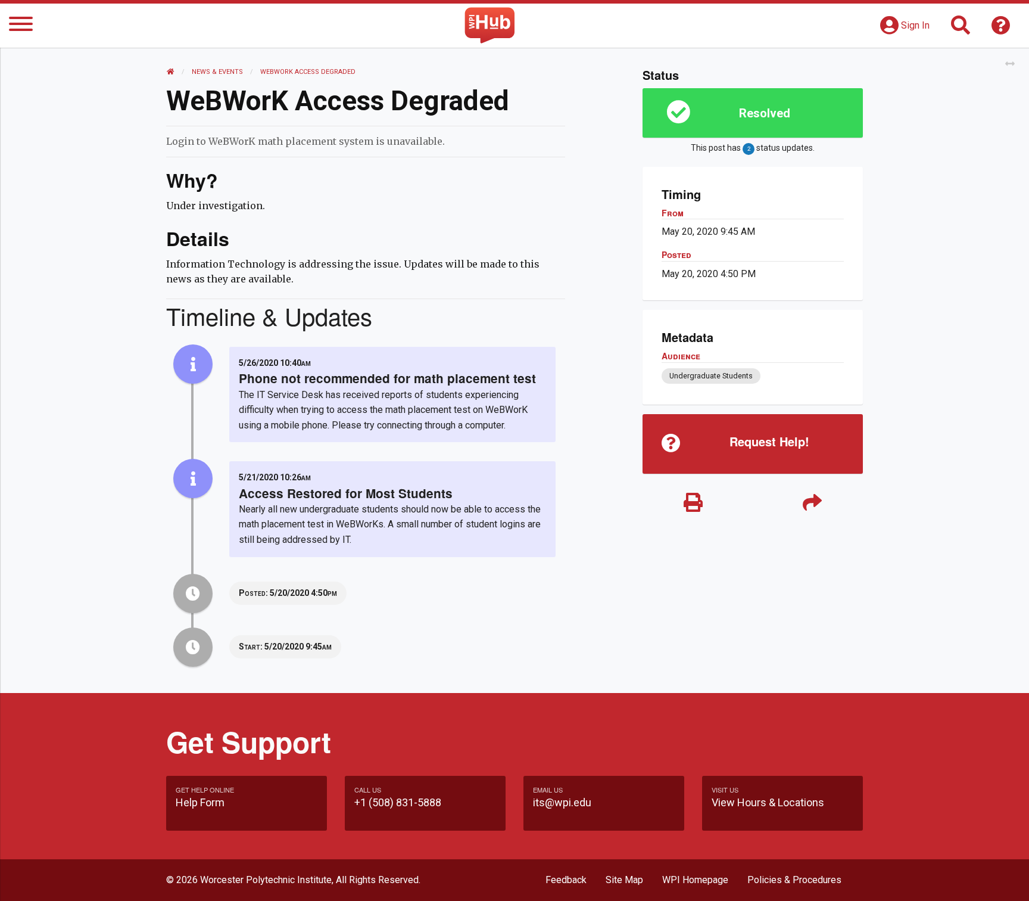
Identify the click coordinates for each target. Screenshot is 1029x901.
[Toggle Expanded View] (1010, 64)
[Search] (960, 29)
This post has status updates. (753, 148)
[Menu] (21, 26)
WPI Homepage (695, 880)
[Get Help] (1001, 29)
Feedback (566, 880)
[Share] (812, 503)
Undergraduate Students (711, 375)
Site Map (624, 880)
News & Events (217, 72)
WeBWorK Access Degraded (308, 72)
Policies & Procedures (794, 880)
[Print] (693, 503)
